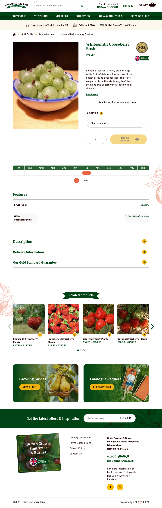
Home (14, 34)
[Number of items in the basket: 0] (147, 4)
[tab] (78, 350)
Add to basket (125, 139)
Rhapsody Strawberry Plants (25, 340)
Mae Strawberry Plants (95, 338)
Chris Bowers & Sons (34, 502)
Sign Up (125, 418)
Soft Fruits (27, 34)
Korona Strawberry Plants (132, 338)
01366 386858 (107, 7)
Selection (92, 113)
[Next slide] (151, 327)
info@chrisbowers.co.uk (120, 460)
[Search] (82, 6)
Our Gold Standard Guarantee (35, 262)
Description (22, 241)
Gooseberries (46, 34)
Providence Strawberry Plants (61, 340)
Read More (92, 94)
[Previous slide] (11, 327)
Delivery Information (28, 252)
